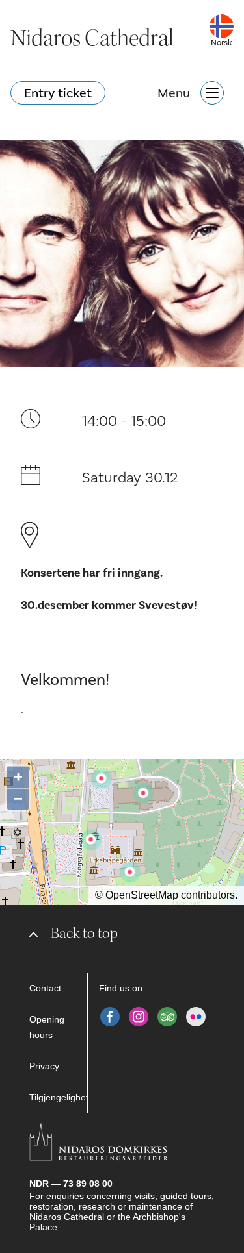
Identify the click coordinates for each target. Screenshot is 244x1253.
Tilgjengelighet (58, 1097)
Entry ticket (58, 93)
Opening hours (46, 1027)
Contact (45, 988)
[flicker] (196, 1017)
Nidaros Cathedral (92, 38)
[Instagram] (139, 1017)
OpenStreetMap (141, 894)
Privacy (44, 1066)
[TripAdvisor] (167, 1017)
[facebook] (110, 1017)
